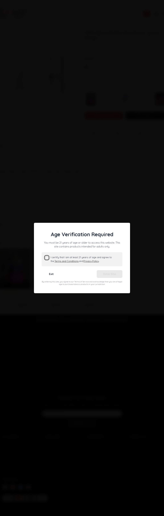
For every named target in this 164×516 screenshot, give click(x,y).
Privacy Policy (91, 261)
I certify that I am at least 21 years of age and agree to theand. (81, 259)
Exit (51, 274)
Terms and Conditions (66, 261)
